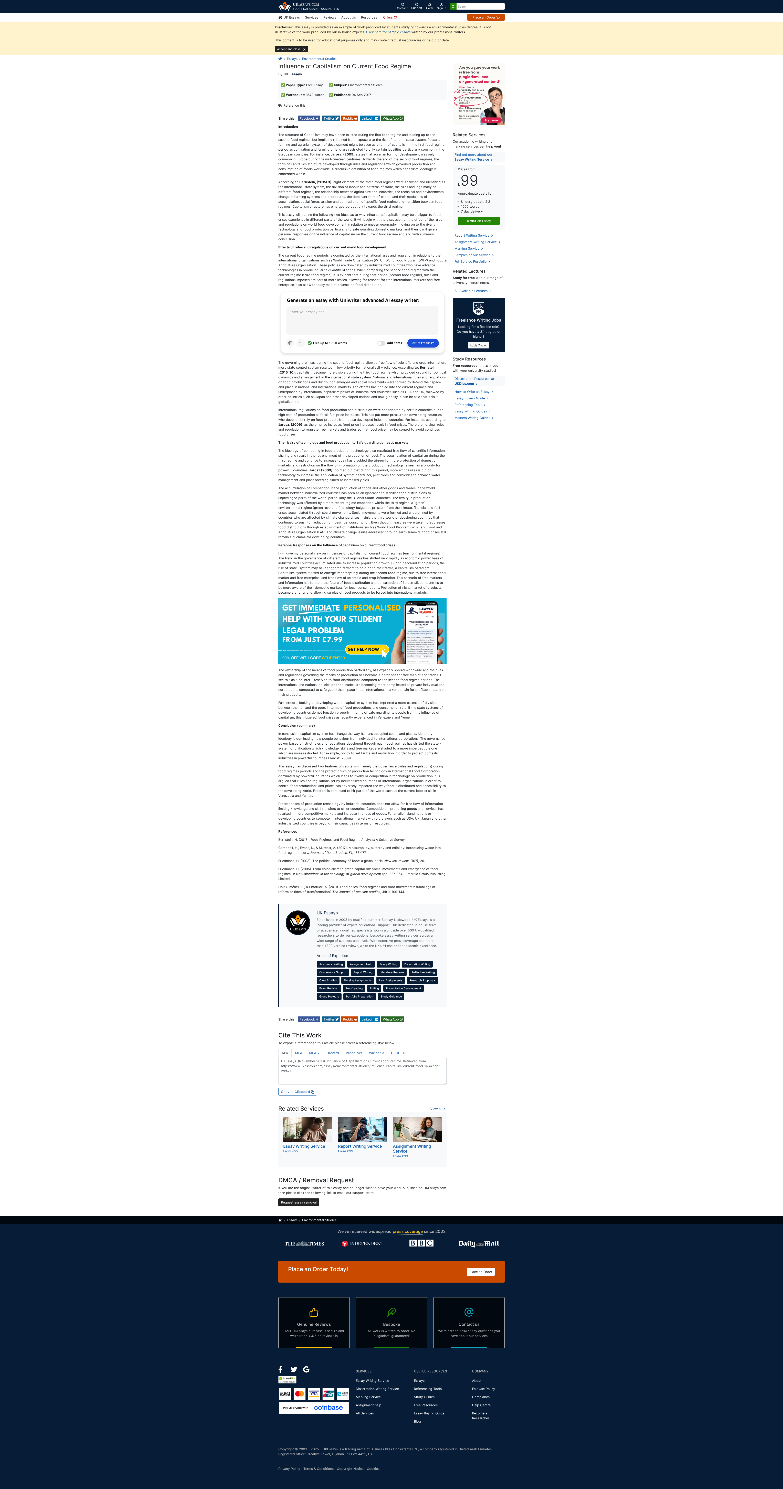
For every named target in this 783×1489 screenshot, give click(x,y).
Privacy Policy (289, 1469)
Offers (388, 17)
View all (436, 1109)
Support (416, 8)
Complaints (481, 1397)
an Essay (479, 221)
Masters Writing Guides (473, 418)
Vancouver (354, 1053)
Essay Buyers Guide (470, 398)
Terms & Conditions (318, 1469)
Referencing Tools (469, 405)
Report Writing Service (472, 235)
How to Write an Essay (473, 392)
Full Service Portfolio (471, 261)
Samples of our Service (473, 255)
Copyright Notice (350, 1469)
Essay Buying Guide (429, 1413)
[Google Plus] (306, 1369)
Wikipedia (376, 1053)
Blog (417, 1421)
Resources (369, 17)
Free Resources (426, 1405)
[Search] (453, 6)
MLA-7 (314, 1053)
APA (285, 1053)
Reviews (329, 17)
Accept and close (289, 49)
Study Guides (424, 1397)
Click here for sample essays (388, 32)
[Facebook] (282, 1369)
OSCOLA (398, 1053)
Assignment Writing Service (476, 242)
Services (311, 17)
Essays (292, 59)
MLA (298, 1053)
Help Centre (481, 1405)
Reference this (294, 105)
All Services (365, 1413)
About (476, 1381)
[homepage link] (280, 59)
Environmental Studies (319, 59)
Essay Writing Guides (471, 411)
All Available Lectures (472, 291)
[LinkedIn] (294, 1369)
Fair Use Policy (483, 1389)
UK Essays (291, 17)
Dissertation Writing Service (377, 1389)
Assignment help (368, 1405)
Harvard (332, 1053)
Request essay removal (299, 1202)
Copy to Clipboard (296, 1092)
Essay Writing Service (372, 1381)
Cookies (373, 1469)
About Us (348, 17)
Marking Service (467, 248)
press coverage (408, 1231)
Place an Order (484, 17)
